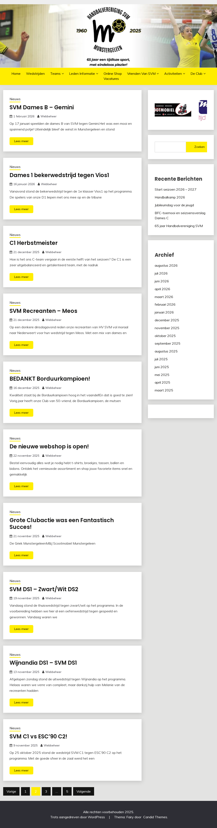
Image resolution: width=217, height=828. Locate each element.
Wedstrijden (35, 73)
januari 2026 (164, 312)
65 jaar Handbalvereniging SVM (179, 226)
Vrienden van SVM (141, 73)
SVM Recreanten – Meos (43, 311)
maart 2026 (164, 297)
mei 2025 (162, 375)
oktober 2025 (165, 336)
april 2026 (162, 289)
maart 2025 (164, 390)
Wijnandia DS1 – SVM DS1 (43, 663)
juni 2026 (162, 281)
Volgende (84, 791)
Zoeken (199, 147)
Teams (55, 73)
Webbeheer (48, 116)
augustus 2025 (166, 351)
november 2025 (167, 328)
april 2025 (162, 382)
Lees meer (21, 141)
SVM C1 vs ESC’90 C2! (38, 736)
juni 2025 (162, 367)
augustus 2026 (166, 265)
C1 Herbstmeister (34, 243)
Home (16, 73)
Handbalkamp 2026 (170, 197)
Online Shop (113, 73)
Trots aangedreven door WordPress (78, 817)
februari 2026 (165, 304)
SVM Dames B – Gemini (42, 107)
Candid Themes (155, 817)
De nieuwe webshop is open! (49, 446)
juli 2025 (161, 359)
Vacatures (111, 78)
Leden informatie (82, 73)
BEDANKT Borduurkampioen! (50, 379)
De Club (196, 73)
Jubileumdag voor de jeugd (174, 205)
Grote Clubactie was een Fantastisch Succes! (62, 523)
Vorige (11, 791)
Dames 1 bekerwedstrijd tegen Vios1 (59, 175)
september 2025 (167, 343)
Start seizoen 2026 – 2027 (175, 189)
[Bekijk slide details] (155, 110)
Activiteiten (173, 73)
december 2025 (167, 320)
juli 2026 (161, 273)
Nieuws (15, 99)
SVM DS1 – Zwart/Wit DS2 (44, 589)
